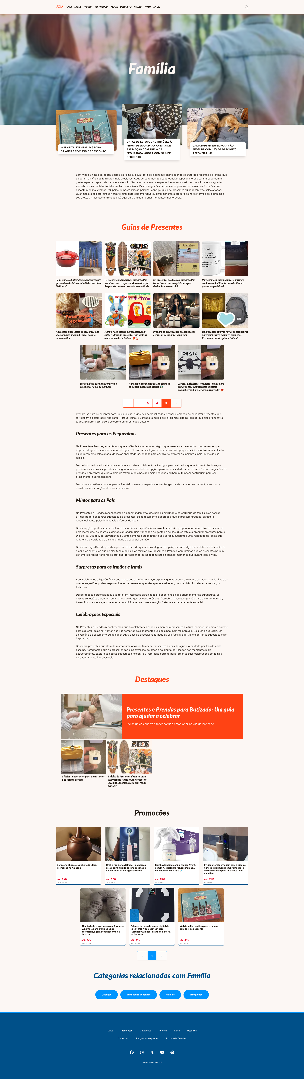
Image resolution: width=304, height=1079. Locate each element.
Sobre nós (123, 1038)
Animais (170, 994)
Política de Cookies (176, 1038)
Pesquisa (192, 1030)
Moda (114, 7)
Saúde (77, 7)
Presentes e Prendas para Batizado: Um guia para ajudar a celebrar (180, 713)
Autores (163, 1030)
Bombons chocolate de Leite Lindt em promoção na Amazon (77, 866)
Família (88, 7)
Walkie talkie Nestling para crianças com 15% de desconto (83, 149)
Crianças (106, 994)
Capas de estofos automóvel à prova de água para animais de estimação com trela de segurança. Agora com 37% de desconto (149, 149)
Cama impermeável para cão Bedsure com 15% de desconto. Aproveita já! (215, 149)
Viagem (138, 7)
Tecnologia (101, 7)
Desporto (126, 7)
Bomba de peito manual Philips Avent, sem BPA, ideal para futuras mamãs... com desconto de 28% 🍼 (175, 868)
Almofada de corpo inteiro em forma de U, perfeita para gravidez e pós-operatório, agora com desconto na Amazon (103, 930)
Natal (156, 7)
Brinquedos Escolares (139, 994)
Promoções (126, 1030)
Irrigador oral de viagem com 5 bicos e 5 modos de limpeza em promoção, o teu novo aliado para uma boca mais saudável (225, 869)
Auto (148, 7)
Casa (69, 7)
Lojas (177, 1030)
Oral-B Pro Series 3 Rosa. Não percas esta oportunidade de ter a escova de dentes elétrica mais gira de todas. (126, 868)
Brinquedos (196, 994)
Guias (110, 1030)
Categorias (145, 1030)
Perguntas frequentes (147, 1038)
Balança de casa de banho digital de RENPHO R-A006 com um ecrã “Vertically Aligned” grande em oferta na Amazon (151, 930)
